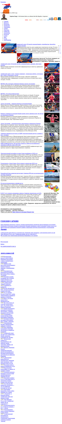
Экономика (7, 27)
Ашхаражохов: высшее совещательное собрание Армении (7, 324)
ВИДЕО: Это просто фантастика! (10, 93)
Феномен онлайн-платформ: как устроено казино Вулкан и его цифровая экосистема (7, 279)
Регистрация (4, 241)
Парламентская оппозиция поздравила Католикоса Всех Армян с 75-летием (8, 273)
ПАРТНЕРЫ (7, 40)
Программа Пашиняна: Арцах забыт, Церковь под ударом (7, 391)
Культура (6, 34)
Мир (5, 37)
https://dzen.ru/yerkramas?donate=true (23, 212)
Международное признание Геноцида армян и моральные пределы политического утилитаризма (27, 227)
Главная (6, 21)
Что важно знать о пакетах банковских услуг (8, 365)
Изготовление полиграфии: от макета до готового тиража (8, 369)
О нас (5, 38)
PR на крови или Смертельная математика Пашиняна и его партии (19, 235)
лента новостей (7, 253)
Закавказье (7, 25)
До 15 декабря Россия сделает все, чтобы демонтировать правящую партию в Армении (8, 295)
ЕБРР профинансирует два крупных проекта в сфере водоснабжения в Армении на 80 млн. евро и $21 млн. (20, 144)
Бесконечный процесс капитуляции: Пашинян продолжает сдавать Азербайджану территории (7, 259)
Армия (6, 28)
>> (60, 52)
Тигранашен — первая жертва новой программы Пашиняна (7, 316)
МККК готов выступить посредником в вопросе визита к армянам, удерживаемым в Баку (8, 266)
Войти (2, 244)
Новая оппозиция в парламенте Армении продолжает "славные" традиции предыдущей (8, 311)
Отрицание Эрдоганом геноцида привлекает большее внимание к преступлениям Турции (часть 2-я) (28, 226)
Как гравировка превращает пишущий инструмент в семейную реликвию (7, 329)
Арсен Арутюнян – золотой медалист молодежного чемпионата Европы (21, 123)
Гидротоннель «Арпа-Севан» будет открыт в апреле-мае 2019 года (19, 163)
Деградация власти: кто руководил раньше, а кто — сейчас (8, 407)
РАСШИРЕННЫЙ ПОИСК (8, 246)
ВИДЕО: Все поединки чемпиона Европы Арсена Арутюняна (18, 83)
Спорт (5, 35)
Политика (6, 24)
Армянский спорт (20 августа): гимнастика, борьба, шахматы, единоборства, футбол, (8, 335)
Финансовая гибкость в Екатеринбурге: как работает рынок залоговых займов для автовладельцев (7, 342)
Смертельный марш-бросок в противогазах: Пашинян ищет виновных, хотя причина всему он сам (28, 232)
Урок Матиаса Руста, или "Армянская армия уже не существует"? (19, 234)
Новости (6, 22)
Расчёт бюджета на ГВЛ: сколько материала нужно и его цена (7, 290)
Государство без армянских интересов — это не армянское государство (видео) (7, 386)
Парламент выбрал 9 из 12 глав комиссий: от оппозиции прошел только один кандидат (8, 380)
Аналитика (7, 33)
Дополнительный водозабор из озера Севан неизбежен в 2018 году (19, 153)
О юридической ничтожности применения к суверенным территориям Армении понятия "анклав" (8, 417)
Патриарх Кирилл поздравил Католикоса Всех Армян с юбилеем (7, 320)
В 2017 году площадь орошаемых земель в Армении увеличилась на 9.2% (21, 193)
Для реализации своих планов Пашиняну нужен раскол (7, 411)
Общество (6, 31)
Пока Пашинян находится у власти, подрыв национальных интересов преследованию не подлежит (28, 224)
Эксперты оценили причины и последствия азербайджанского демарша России (7, 374)
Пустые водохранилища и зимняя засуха (12, 183)
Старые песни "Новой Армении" (6, 283)
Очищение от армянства (6, 286)
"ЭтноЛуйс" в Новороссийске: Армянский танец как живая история (7, 396)
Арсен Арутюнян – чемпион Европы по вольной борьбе (16, 103)
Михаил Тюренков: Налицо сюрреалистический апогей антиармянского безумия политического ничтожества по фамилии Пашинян (8, 352)
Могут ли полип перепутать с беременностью (7, 300)
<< (60, 45)
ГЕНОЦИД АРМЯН (9, 221)
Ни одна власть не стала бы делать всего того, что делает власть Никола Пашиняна (7, 305)
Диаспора (6, 30)
